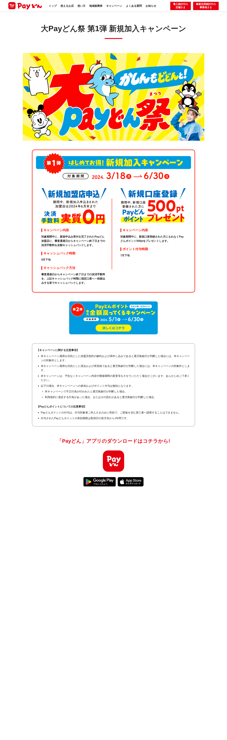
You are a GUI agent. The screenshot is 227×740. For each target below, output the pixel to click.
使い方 (81, 5)
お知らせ (151, 5)
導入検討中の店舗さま (180, 6)
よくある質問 (134, 5)
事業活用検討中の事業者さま (206, 6)
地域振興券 (96, 5)
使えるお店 (67, 5)
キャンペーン (114, 5)
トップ (53, 5)
